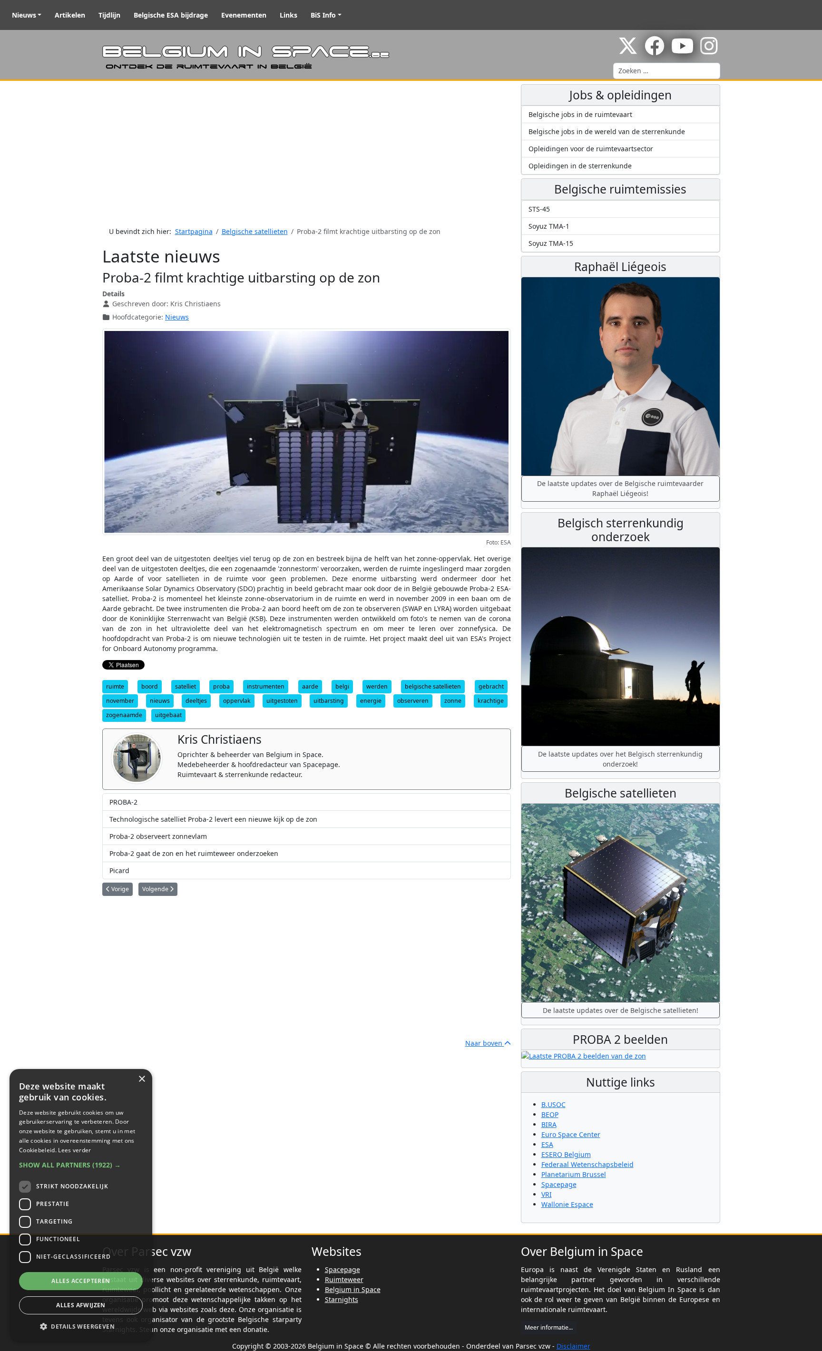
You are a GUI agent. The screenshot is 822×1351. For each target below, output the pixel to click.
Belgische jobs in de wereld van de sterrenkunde (606, 131)
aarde (310, 686)
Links (288, 14)
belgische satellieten (433, 686)
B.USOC (553, 1104)
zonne (452, 701)
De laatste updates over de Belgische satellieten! (620, 1010)
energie (371, 701)
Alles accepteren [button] (80, 1281)
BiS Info (323, 14)
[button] (81, 1165)
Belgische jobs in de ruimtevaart (580, 114)
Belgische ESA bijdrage (171, 14)
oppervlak (237, 701)
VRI (546, 1194)
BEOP (549, 1114)
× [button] (141, 1079)
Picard (119, 870)
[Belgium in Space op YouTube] (682, 50)
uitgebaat (168, 715)
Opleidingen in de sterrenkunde (580, 165)
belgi (342, 686)
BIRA (549, 1124)
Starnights (341, 1299)
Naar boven (484, 1043)
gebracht (491, 686)
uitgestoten (282, 701)
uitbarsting (328, 701)
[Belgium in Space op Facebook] (655, 50)
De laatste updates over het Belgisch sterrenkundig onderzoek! (620, 758)
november (120, 701)
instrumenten (265, 686)
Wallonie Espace (567, 1204)
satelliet (185, 686)
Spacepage (559, 1184)
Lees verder (74, 1150)
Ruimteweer (344, 1279)
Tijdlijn (109, 14)
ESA (547, 1144)
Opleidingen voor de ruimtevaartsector (590, 148)
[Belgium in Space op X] (628, 50)
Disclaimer (573, 1346)
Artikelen (70, 14)
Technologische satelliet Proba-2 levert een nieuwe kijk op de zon (213, 819)
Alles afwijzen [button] (81, 1305)
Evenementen (243, 14)
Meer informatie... (549, 1327)
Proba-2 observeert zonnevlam (158, 836)
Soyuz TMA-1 (548, 226)
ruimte (115, 686)
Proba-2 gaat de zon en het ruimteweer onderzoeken (193, 853)
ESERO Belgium (566, 1154)
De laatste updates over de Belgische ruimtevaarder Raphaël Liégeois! (620, 488)
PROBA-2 (123, 802)
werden (377, 686)
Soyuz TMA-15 (550, 243)
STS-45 (539, 209)
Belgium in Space (353, 1289)
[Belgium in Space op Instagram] (709, 50)
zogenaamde (124, 715)
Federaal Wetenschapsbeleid (587, 1164)
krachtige (491, 701)
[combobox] (666, 71)
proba (221, 686)
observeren (413, 701)
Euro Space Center (570, 1134)
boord (149, 686)
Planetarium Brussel (573, 1174)
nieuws (160, 701)
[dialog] (81, 1205)
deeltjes (196, 701)
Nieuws (24, 14)
